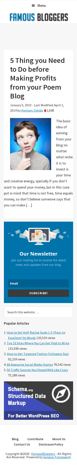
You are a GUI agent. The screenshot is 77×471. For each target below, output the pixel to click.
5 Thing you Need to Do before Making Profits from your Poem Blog (37, 78)
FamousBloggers (43, 454)
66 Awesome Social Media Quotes (30, 364)
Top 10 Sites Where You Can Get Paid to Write (38, 343)
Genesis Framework (57, 457)
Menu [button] (41, 5)
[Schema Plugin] (38, 419)
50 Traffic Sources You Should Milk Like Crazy (37, 370)
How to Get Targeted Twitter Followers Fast (38, 354)
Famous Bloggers (38, 17)
